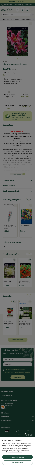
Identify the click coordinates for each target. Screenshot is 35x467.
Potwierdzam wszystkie (17, 457)
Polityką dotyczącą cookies (15, 445)
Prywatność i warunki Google (14, 452)
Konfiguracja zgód (17, 462)
